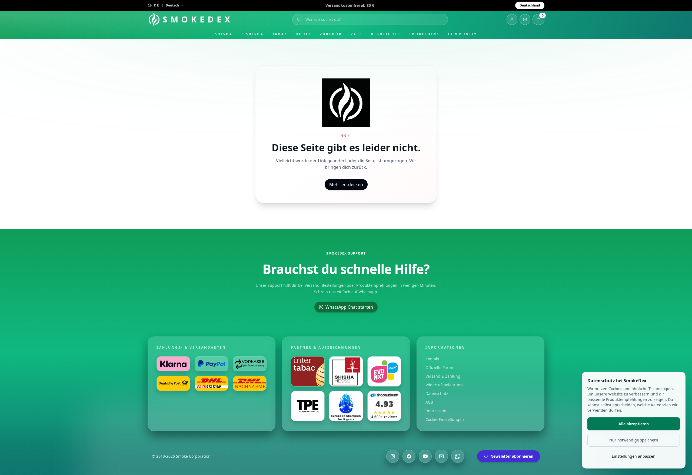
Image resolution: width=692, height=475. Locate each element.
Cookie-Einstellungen (444, 419)
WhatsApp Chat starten (349, 307)
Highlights (385, 34)
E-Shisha (252, 34)
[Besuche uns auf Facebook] (408, 456)
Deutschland (530, 5)
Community (462, 34)
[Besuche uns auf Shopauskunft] (384, 406)
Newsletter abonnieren (511, 456)
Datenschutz (436, 393)
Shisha (224, 34)
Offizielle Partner (440, 367)
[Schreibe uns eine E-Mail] (441, 456)
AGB (429, 402)
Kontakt (432, 358)
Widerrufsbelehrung (444, 384)
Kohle (304, 34)
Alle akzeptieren (633, 423)
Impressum (435, 410)
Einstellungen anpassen (634, 456)
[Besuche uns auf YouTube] (425, 456)
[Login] (512, 19)
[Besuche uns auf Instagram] (392, 456)
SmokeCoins (424, 34)
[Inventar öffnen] (525, 19)
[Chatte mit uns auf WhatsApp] (457, 456)
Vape (356, 34)
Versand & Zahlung (442, 376)
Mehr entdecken (346, 184)
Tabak (280, 34)
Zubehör (331, 34)
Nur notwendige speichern (633, 440)
